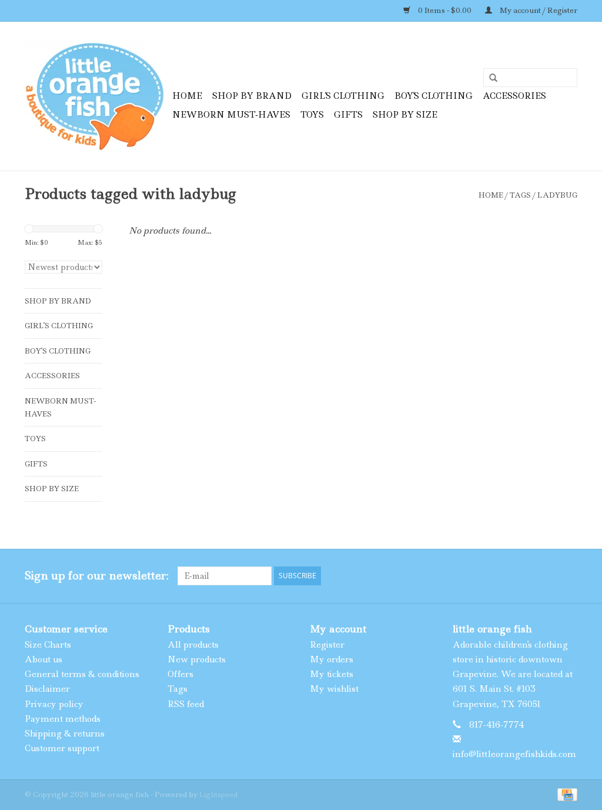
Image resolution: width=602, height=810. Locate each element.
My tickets (331, 674)
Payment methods (63, 719)
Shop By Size (405, 115)
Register (327, 645)
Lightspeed (218, 794)
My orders (331, 659)
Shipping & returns (65, 733)
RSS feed (186, 704)
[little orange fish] (97, 96)
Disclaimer (47, 689)
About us (43, 659)
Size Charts (48, 645)
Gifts (348, 115)
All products (193, 645)
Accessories (514, 96)
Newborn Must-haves (231, 115)
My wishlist (334, 689)
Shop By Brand (252, 96)
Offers (180, 674)
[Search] (489, 78)
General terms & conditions (82, 674)
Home (187, 96)
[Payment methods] (565, 794)
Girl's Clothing (343, 96)
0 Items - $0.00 (444, 10)
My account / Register (537, 10)
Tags (520, 195)
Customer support (62, 748)
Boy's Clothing (433, 96)
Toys (312, 115)
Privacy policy (54, 704)
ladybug (557, 195)
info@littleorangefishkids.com (514, 754)
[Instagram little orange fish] (567, 575)
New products (197, 659)
